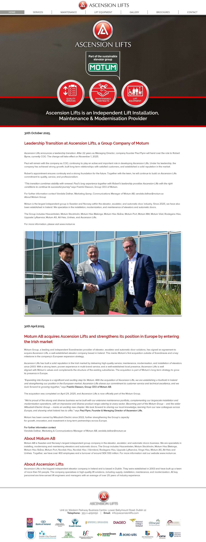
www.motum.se (168, 453)
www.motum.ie (67, 224)
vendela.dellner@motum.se (112, 430)
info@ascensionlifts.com (125, 513)
